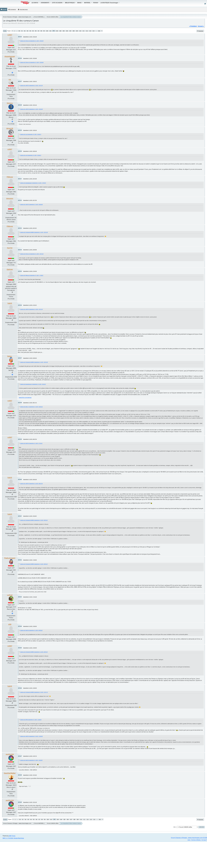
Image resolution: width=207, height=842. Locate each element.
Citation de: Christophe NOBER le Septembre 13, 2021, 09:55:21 (34, 520)
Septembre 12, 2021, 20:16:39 (30, 178)
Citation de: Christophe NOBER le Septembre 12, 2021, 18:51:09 (34, 232)
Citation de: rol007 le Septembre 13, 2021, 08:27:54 (31, 483)
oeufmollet (10, 754)
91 (22, 30)
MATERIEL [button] (87, 3)
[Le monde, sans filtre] (12, 73)
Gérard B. (9, 128)
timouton (9, 198)
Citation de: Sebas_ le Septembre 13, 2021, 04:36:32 (31, 406)
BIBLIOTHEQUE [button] (70, 3)
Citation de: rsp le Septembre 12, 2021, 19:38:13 (30, 134)
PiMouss (10, 177)
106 (67, 30)
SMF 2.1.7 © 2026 (8, 838)
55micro (10, 103)
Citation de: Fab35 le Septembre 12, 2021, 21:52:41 (31, 443)
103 (57, 30)
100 (47, 30)
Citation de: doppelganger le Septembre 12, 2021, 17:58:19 (33, 183)
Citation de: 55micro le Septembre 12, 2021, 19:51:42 (31, 254)
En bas (4, 30)
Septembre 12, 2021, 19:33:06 (30, 58)
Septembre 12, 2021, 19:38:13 (30, 81)
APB (9, 624)
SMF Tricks (12, 836)
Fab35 (10, 303)
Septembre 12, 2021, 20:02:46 (30, 151)
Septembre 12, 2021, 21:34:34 (30, 271)
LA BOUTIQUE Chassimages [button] (109, 3)
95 (33, 30)
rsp (10, 79)
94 (30, 30)
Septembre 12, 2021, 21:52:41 (30, 305)
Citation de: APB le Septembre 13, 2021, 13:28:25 (30, 719)
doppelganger (10, 56)
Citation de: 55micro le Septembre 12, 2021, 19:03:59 (31, 41)
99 (44, 30)
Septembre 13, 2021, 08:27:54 (30, 439)
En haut (5, 819)
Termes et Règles (196, 840)
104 (60, 30)
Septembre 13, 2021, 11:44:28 (30, 597)
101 (50, 30)
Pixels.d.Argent (9, 558)
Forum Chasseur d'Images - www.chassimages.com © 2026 (189, 838)
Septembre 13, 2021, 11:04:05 (30, 560)
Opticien (10, 269)
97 (38, 30)
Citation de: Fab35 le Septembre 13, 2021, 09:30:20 (31, 630)
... (16, 30)
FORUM (95, 3)
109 (77, 30)
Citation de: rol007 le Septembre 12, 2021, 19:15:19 (31, 85)
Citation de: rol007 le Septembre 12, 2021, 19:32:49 (31, 109)
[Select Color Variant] (205, 4)
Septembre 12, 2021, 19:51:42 (30, 105)
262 (99, 30)
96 (35, 30)
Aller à (174, 827)
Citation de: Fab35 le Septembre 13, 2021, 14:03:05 (31, 760)
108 (73, 30)
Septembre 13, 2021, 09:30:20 (30, 479)
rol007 (9, 35)
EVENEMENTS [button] (45, 3)
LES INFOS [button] (35, 3)
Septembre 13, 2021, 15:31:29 (30, 802)
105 (63, 30)
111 (83, 30)
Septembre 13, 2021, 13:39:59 (30, 647)
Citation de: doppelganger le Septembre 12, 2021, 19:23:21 (33, 384)
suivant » (201, 26)
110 (80, 30)
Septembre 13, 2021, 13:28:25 (30, 626)
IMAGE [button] (79, 3)
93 (27, 30)
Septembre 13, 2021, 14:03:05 (30, 688)
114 (93, 30)
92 (24, 30)
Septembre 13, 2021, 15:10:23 (30, 775)
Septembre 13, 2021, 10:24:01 (30, 516)
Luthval (9, 595)
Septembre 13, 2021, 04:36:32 (30, 358)
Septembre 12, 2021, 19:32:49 (30, 36)
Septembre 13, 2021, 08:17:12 (30, 402)
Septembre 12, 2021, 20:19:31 (30, 228)
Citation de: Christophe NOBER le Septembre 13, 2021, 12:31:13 (34, 692)
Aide (189, 840)
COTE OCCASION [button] (57, 3)
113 (90, 30)
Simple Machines (19, 838)
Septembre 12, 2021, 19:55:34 (30, 130)
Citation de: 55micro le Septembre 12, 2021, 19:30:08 (31, 62)
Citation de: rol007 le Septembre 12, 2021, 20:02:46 (31, 204)
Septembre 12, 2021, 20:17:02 (30, 200)
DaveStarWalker (10, 773)
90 (19, 30)
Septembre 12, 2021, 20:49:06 (30, 249)
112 (87, 30)
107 (70, 30)
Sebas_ (9, 356)
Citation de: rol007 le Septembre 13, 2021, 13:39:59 (31, 736)
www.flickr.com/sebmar (25, 397)
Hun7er (10, 248)
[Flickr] (12, 613)
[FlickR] (12, 375)
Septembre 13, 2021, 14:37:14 (30, 756)
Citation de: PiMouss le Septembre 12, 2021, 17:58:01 (31, 275)
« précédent (193, 26)
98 (41, 30)
